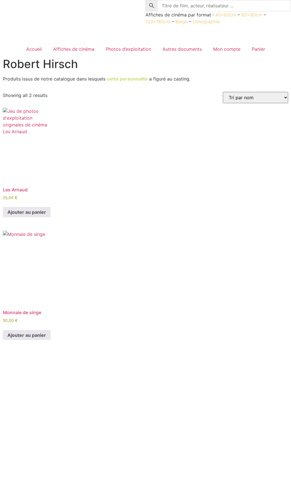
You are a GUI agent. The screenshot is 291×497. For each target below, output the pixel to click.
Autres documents (182, 49)
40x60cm (225, 15)
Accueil (34, 49)
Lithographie (206, 21)
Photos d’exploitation (128, 49)
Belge (182, 21)
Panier (258, 49)
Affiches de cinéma (73, 49)
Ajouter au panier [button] (26, 212)
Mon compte (226, 49)
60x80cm (251, 15)
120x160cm (158, 21)
